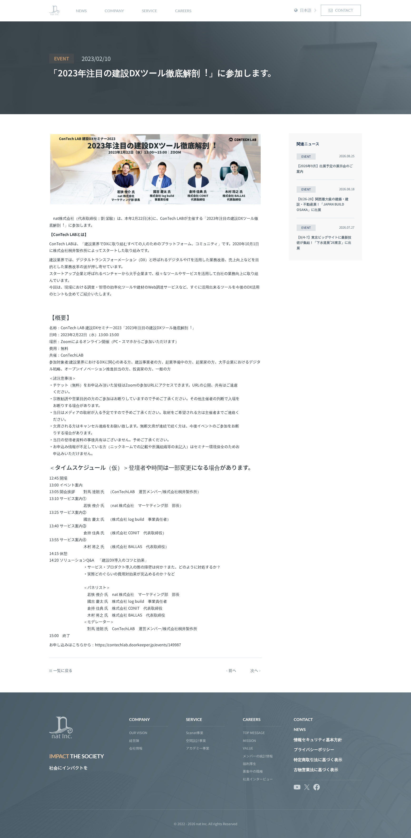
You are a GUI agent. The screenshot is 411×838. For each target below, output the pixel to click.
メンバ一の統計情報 (258, 756)
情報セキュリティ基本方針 (318, 739)
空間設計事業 (196, 740)
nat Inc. (202, 823)
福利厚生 (249, 763)
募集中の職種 (253, 771)
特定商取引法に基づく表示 (318, 759)
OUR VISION (138, 732)
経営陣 (134, 740)
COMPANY (114, 10)
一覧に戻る (62, 670)
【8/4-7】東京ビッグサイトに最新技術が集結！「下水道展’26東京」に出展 (324, 242)
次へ (254, 670)
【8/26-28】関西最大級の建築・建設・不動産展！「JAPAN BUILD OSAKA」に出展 (322, 204)
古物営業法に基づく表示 (316, 769)
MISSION (249, 740)
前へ (232, 670)
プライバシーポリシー (314, 749)
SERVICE (149, 10)
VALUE (248, 748)
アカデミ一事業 (197, 748)
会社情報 (135, 748)
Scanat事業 (194, 732)
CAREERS (183, 10)
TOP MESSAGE (254, 732)
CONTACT (343, 10)
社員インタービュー (258, 779)
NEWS (81, 10)
